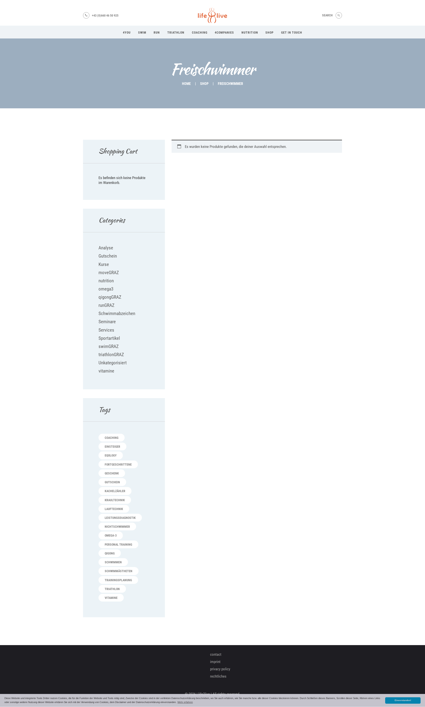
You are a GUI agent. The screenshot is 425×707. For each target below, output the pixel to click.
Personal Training (118, 544)
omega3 (106, 289)
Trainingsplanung (118, 580)
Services (106, 330)
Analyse (106, 247)
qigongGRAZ (110, 297)
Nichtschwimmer (117, 526)
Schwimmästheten (118, 571)
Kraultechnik (115, 500)
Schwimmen (113, 562)
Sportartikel (109, 338)
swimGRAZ (109, 346)
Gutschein (108, 256)
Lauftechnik (114, 509)
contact (215, 654)
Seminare (107, 321)
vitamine (106, 371)
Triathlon (112, 589)
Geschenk (112, 473)
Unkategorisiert (113, 362)
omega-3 (111, 535)
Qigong (110, 553)
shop (204, 84)
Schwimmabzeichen (117, 313)
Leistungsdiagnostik (120, 518)
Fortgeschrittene (118, 464)
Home (186, 84)
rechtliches (218, 676)
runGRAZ (106, 305)
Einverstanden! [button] (403, 700)
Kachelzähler (115, 491)
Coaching (111, 437)
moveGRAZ (109, 272)
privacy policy (220, 669)
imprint (215, 661)
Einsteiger (112, 446)
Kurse (104, 264)
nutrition (106, 280)
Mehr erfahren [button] (185, 702)
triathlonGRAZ (111, 354)
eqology (111, 455)
